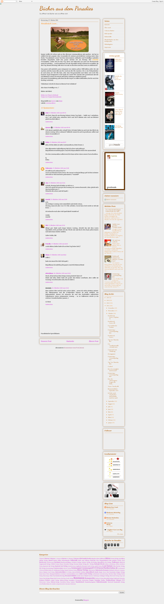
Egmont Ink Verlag (49, 566)
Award (50, 560)
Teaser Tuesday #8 (113, 386)
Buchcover (43, 562)
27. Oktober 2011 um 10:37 (58, 142)
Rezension (79, 578)
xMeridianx (49, 273)
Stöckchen (85, 580)
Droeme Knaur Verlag (80, 564)
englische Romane (81, 566)
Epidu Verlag (90, 566)
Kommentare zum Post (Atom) (74, 348)
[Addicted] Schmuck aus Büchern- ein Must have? (117, 258)
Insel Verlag (51, 572)
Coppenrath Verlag (44, 564)
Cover (53, 564)
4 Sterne (63, 558)
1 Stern (41, 558)
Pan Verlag (46, 578)
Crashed (110, 366)
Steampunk (78, 580)
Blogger (86, 600)
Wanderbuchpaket (90, 582)
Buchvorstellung (66, 562)
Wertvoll (110, 582)
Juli (109, 407)
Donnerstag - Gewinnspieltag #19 (113, 358)
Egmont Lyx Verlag (61, 566)
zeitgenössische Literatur (63, 584)
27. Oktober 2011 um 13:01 (61, 168)
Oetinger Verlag (104, 576)
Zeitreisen (73, 584)
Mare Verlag (117, 574)
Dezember (111, 308)
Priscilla (48, 244)
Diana (47, 255)
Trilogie (118, 580)
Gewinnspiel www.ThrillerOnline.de (100, 568)
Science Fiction (44, 580)
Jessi (46, 113)
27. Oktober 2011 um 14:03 (59, 244)
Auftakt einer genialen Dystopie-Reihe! (117, 225)
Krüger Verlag (120, 572)
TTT (123, 580)
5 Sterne (76, 558)
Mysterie (90, 576)
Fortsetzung (49, 568)
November (111, 311)
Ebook (102, 564)
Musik (86, 576)
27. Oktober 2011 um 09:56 (61, 127)
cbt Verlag (108, 562)
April (109, 415)
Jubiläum (83, 572)
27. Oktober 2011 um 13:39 (59, 199)
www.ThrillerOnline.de (45, 584)
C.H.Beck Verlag (76, 562)
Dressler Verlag (68, 564)
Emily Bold (118, 79)
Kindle (96, 572)
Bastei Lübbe (57, 560)
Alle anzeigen (120, 534)
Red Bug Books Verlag (67, 578)
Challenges (115, 562)
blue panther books (115, 560)
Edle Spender (108, 34)
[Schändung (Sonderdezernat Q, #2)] (109, 139)
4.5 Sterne (70, 558)
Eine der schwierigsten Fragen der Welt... (112, 381)
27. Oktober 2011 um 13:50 (56, 225)
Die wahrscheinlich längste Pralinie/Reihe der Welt (113, 210)
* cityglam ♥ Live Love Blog (114, 530)
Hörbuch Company (120, 570)
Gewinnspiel (76, 568)
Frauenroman (58, 568)
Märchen (110, 574)
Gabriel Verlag (67, 568)
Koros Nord (106, 572)
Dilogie (61, 564)
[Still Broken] (109, 72)
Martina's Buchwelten (112, 518)
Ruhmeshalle (108, 37)
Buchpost (57, 562)
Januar (110, 423)
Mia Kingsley (118, 114)
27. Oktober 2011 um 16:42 (58, 255)
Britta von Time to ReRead (49, 95)
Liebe (81, 574)
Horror (41, 572)
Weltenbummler (101, 582)
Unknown (48, 168)
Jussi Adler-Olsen (119, 127)
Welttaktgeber (108, 44)
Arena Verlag (115, 558)
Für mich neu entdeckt (116, 241)
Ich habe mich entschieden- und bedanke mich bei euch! (113, 395)
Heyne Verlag (82, 570)
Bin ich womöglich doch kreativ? (113, 370)
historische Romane (102, 570)
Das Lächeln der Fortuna (112, 326)
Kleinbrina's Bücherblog (113, 512)
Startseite (70, 341)
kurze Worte (46, 574)
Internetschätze (60, 572)
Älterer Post (93, 341)
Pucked (117, 93)
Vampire (73, 582)
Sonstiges (72, 580)
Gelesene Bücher (109, 31)
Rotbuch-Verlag (99, 578)
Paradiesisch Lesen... (111, 336)
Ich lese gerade (114, 56)
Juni (109, 409)
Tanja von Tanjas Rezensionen (51, 97)
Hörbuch (111, 570)
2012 (108, 303)
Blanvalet (93, 560)
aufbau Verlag (43, 560)
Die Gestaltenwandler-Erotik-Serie (113, 345)
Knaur (100, 572)
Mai (109, 412)
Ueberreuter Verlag (44, 582)
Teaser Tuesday (94, 580)
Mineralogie (46, 576)
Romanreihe (90, 578)
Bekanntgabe (66, 560)
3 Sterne (52, 558)
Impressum (107, 47)
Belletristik (74, 560)
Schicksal (116, 578)
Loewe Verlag (87, 574)
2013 (108, 300)
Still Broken (118, 59)
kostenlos (113, 572)
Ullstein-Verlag (55, 582)
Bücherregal (50, 562)
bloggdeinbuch (104, 560)
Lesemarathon (50, 103)
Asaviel (47, 199)
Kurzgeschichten (55, 574)
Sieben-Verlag (64, 580)
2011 (108, 306)
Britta (47, 142)
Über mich (107, 28)
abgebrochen (95, 558)
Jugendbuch (90, 572)
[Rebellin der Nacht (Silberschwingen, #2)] (109, 90)
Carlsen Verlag (86, 562)
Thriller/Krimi (110, 580)
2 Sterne (46, 558)
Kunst (40, 574)
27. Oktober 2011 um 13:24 (57, 183)
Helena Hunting (119, 94)
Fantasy (110, 566)
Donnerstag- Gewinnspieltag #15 (116, 275)
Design (57, 564)
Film (114, 566)
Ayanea (53, 101)
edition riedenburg (110, 564)
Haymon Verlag (73, 570)
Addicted (102, 558)
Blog (97, 560)
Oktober (111, 313)
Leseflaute (63, 574)
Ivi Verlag (69, 572)
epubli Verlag (98, 566)
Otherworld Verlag (114, 576)
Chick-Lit (122, 562)
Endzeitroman (72, 566)
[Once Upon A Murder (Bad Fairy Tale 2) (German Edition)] (109, 123)
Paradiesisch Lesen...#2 (111, 322)
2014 (108, 298)
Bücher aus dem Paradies (66, 8)
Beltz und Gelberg (83, 560)
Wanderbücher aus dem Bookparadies (111, 40)
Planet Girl (53, 578)
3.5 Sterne (58, 558)
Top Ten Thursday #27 (113, 340)
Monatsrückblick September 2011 (113, 389)
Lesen (77, 574)
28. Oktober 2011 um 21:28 (60, 288)
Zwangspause (111, 354)
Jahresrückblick (76, 572)
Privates (58, 578)
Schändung (118, 126)
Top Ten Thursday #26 (113, 363)
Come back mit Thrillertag (112, 350)
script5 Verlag (55, 580)
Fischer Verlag (120, 566)
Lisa (46, 183)
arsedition (122, 558)
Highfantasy (91, 570)
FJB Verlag (42, 568)
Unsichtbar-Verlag (65, 582)
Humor (45, 572)
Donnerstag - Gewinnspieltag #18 (113, 374)
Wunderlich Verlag (119, 582)
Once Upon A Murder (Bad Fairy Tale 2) (119, 111)
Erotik (104, 566)
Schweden (122, 578)
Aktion (108, 558)
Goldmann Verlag (59, 570)
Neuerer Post (46, 341)
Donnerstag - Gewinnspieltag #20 (113, 331)
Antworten (49, 122)
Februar (110, 420)
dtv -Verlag (90, 564)
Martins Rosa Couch (112, 507)
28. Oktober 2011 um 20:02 (62, 273)
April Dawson (119, 61)
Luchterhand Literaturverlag (100, 574)
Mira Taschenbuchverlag (57, 576)
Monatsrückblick (70, 576)
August (110, 404)
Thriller (103, 580)
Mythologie (96, 576)
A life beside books (85, 558)
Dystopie (97, 564)
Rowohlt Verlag (108, 578)
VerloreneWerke (109, 523)
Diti (46, 225)
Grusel (66, 570)
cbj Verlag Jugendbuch (97, 562)
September (111, 401)
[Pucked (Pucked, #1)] (109, 106)
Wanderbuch (80, 582)
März (110, 417)
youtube (54, 584)
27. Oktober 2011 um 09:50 (57, 113)
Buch (123, 560)
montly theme (80, 576)
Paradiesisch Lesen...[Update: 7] (113, 317)
